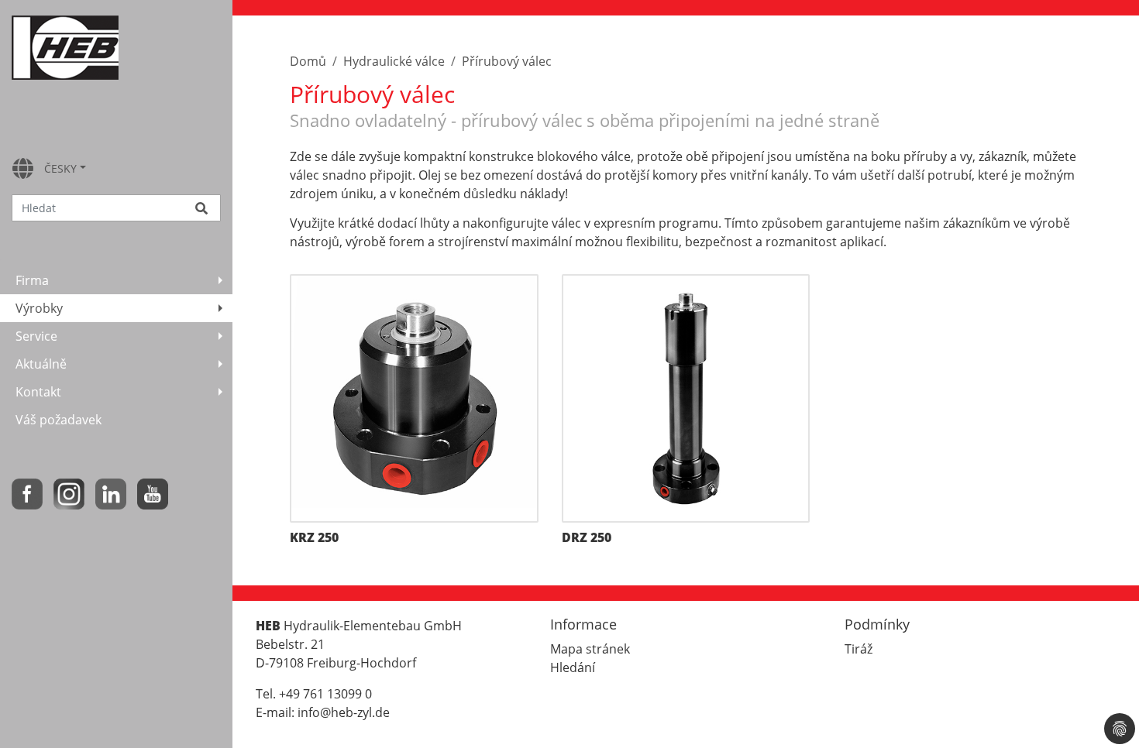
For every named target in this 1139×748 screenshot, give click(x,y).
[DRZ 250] (686, 398)
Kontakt (38, 391)
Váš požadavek (58, 419)
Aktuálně (41, 363)
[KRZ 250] (414, 398)
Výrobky (39, 308)
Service (36, 336)
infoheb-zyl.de (344, 712)
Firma (32, 280)
